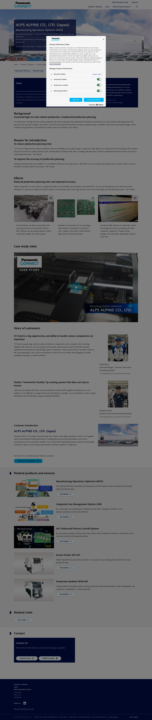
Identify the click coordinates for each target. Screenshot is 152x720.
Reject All (76, 100)
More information (54, 64)
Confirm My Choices (93, 100)
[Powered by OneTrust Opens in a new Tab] (97, 105)
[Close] (103, 39)
